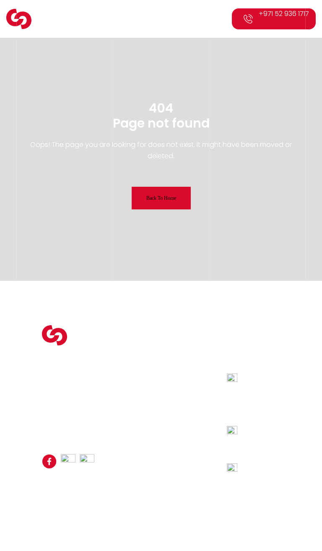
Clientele (135, 374)
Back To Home (161, 198)
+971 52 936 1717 (284, 13)
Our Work (136, 384)
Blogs (130, 394)
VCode (249, 496)
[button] (221, 19)
